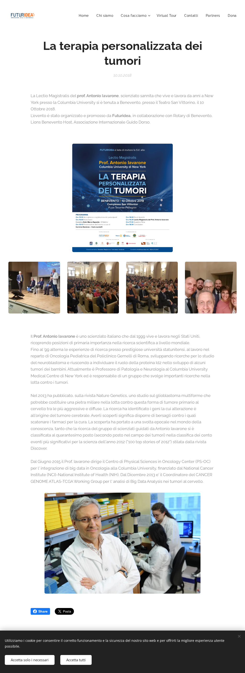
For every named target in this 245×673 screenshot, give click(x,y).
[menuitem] (85, 16)
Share (43, 611)
